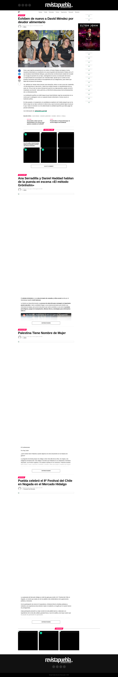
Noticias (40, 12)
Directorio (77, 12)
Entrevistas (51, 12)
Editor (25, 27)
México (59, 116)
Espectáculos (64, 12)
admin (25, 190)
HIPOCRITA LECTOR (41, 111)
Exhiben (54, 116)
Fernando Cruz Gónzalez (29, 489)
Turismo (57, 12)
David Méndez (36, 116)
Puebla (45, 12)
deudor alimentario (46, 116)
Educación (71, 12)
